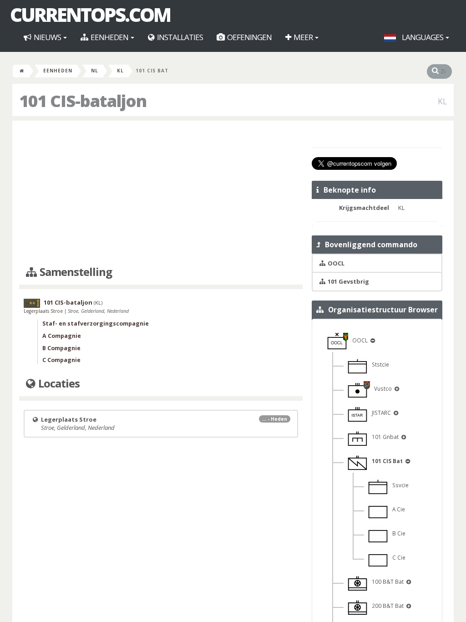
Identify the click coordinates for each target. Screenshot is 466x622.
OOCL (358, 340)
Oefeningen (249, 37)
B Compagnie (61, 348)
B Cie (396, 533)
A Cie (396, 509)
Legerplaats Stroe (44, 311)
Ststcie (378, 364)
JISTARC (380, 412)
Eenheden (109, 37)
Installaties (179, 37)
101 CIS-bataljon (68, 302)
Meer (303, 37)
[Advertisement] (161, 193)
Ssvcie (398, 485)
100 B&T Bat (386, 581)
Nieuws (47, 37)
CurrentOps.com (90, 14)
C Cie (396, 557)
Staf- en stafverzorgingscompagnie (95, 323)
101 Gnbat (384, 436)
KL (120, 70)
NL (94, 70)
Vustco (381, 388)
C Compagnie (61, 360)
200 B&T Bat (386, 605)
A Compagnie (61, 336)
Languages (422, 37)
